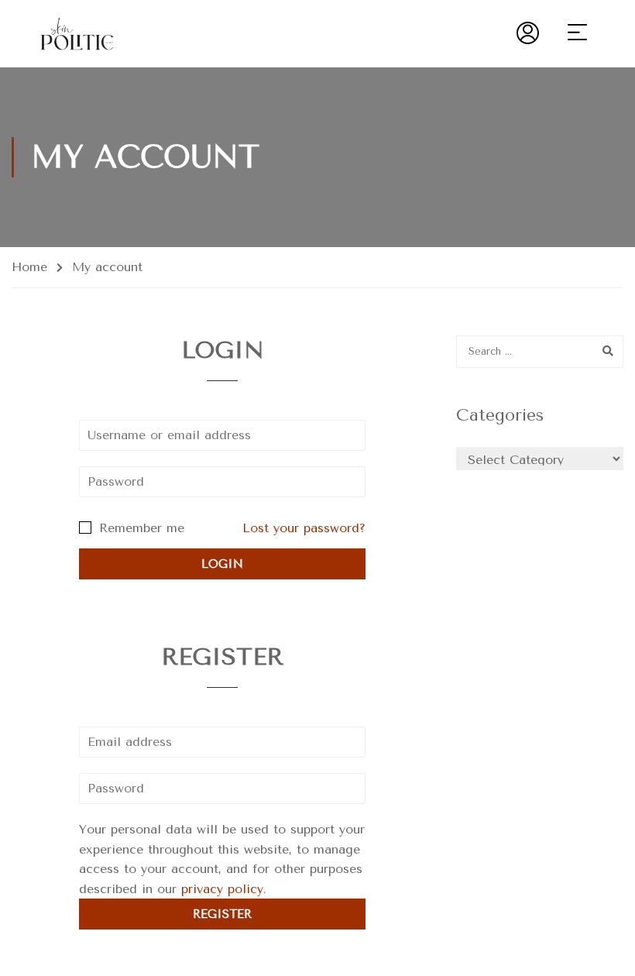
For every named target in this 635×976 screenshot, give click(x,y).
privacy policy (222, 888)
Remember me (139, 528)
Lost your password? (304, 528)
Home (29, 266)
